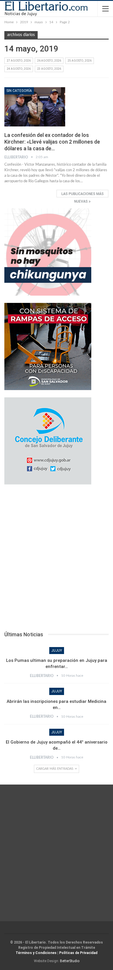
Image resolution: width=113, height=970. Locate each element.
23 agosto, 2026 (49, 68)
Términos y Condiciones (36, 953)
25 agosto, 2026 (80, 60)
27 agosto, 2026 (19, 60)
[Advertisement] (56, 559)
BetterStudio (69, 961)
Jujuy (56, 651)
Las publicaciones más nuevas (82, 194)
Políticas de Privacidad (78, 953)
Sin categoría (19, 91)
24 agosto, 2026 (19, 68)
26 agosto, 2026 (49, 60)
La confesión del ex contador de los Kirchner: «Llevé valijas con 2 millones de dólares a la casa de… (52, 141)
